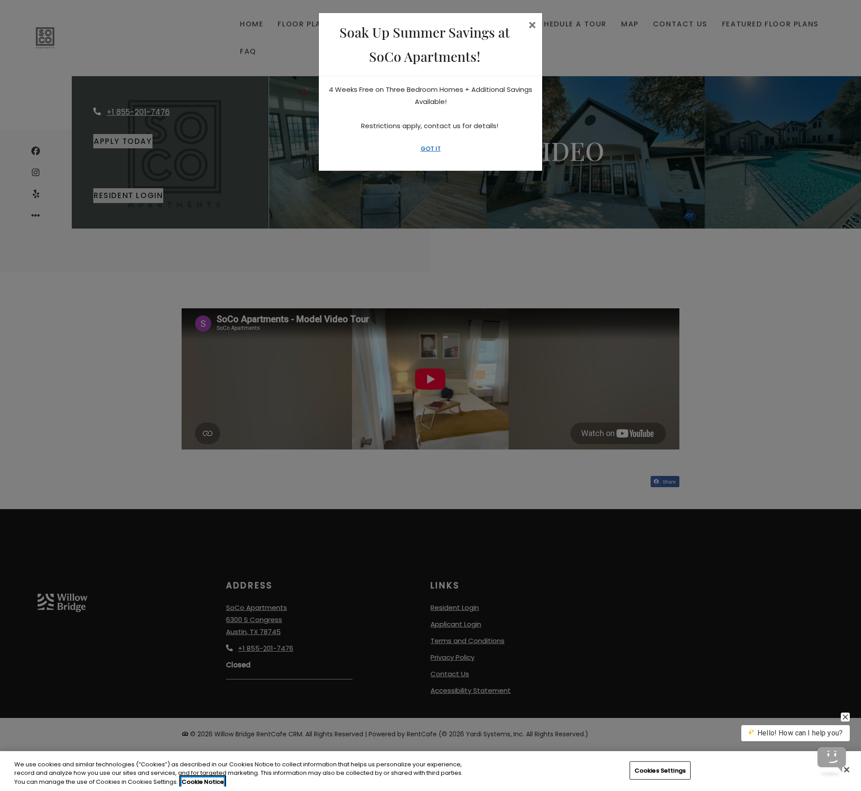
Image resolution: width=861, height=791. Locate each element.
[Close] (847, 769)
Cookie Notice (203, 782)
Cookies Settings (660, 770)
